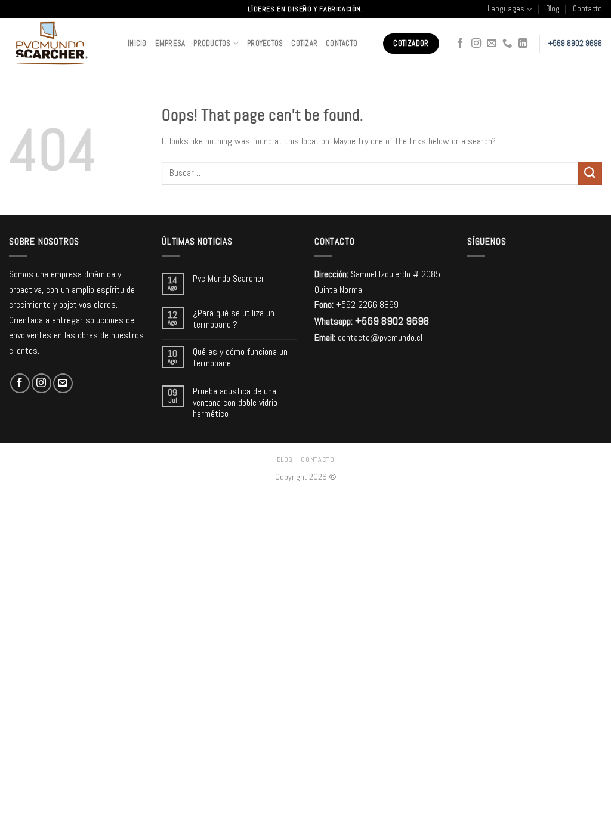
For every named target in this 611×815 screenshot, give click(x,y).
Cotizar (304, 43)
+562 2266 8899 (367, 304)
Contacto (587, 9)
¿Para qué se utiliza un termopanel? (233, 318)
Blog (553, 9)
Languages (505, 9)
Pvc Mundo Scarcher (228, 278)
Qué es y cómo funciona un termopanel (240, 357)
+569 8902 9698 (575, 43)
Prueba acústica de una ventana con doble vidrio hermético (235, 402)
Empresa (170, 43)
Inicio (137, 43)
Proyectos (265, 43)
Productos (211, 43)
